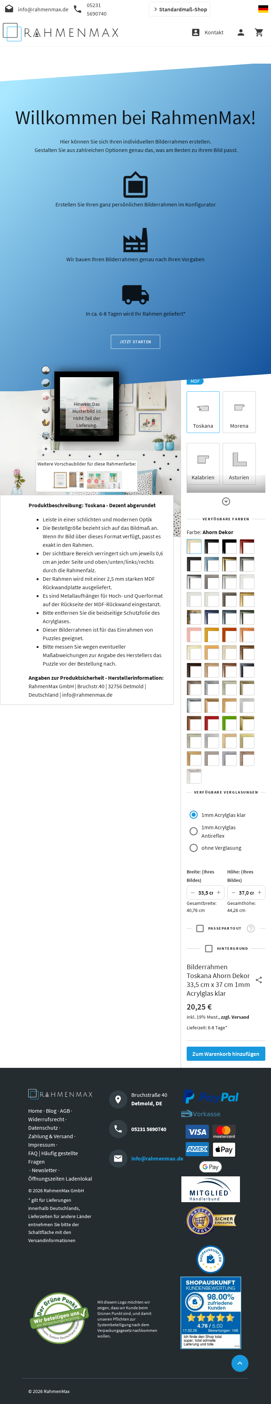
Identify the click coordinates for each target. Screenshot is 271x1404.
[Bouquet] (46, 396)
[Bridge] (46, 409)
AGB (65, 1110)
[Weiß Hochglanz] (194, 599)
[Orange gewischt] (229, 634)
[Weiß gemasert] (211, 599)
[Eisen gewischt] (211, 687)
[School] (46, 435)
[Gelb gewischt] (211, 634)
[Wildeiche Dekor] (247, 758)
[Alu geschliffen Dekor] (247, 670)
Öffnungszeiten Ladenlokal (60, 1178)
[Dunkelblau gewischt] (211, 617)
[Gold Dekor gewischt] (194, 758)
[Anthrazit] (211, 581)
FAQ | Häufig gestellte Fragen (53, 1157)
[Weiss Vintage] (194, 776)
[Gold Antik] (247, 687)
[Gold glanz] (229, 564)
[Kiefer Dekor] (229, 705)
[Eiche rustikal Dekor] (247, 652)
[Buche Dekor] (211, 652)
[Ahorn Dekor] (194, 546)
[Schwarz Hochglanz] (229, 546)
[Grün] (229, 723)
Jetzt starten (135, 341)
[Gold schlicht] (247, 599)
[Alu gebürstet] (194, 581)
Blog (51, 1110)
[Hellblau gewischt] (211, 564)
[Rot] (211, 723)
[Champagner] (229, 687)
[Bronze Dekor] (211, 705)
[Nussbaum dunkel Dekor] (229, 670)
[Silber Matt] (229, 581)
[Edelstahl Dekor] (211, 740)
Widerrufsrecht (46, 1119)
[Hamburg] (46, 422)
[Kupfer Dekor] (194, 723)
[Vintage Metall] (194, 687)
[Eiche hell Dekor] (229, 652)
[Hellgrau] (211, 758)
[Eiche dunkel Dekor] (194, 670)
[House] (46, 370)
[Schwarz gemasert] (194, 564)
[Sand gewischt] (194, 652)
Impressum (41, 1144)
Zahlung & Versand (50, 1136)
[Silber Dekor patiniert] (229, 758)
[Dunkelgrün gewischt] (247, 617)
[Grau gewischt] (247, 564)
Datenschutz (43, 1127)
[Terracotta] (247, 634)
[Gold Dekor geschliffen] (247, 740)
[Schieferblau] (229, 617)
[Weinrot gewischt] (247, 546)
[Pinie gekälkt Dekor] (247, 705)
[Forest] (46, 383)
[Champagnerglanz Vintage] (194, 740)
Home (35, 1110)
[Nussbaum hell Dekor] (211, 670)
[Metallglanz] (229, 599)
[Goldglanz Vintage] (247, 723)
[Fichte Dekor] (229, 740)
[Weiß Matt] (247, 581)
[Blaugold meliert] (194, 617)
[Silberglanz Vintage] (194, 705)
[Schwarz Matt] (211, 546)
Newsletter (44, 1170)
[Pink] (194, 634)
